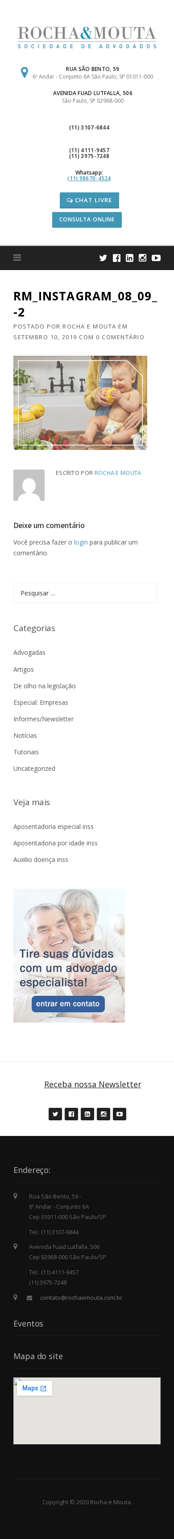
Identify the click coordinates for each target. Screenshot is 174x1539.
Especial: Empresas (40, 702)
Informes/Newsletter (43, 719)
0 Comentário (120, 337)
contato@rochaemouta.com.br (81, 1298)
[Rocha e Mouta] (87, 37)
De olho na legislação (44, 686)
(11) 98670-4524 (89, 178)
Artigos (23, 669)
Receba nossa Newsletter (92, 1084)
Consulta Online (87, 219)
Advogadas (29, 652)
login (81, 542)
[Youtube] (156, 258)
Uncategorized (34, 768)
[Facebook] (116, 258)
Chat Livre (92, 200)
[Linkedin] (129, 258)
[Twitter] (103, 258)
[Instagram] (142, 258)
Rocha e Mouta (89, 326)
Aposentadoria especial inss (53, 826)
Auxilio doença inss (40, 859)
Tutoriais (26, 752)
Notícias (25, 735)
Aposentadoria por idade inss (55, 843)
